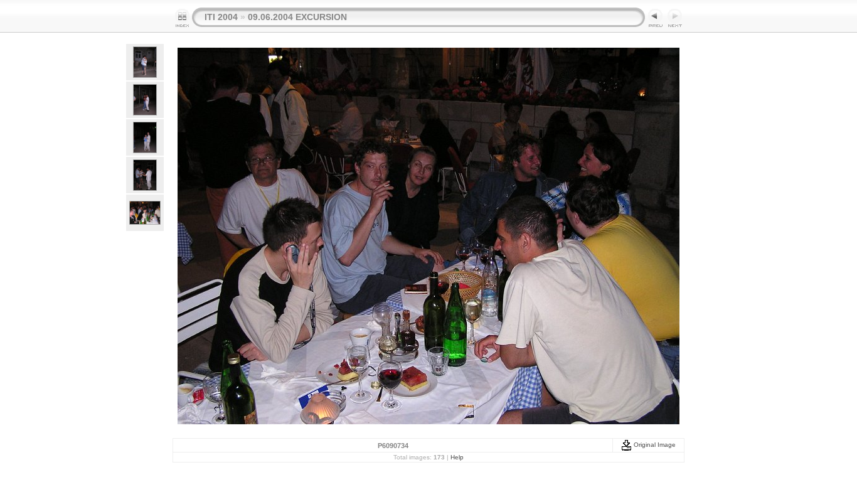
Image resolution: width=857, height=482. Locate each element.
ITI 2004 (221, 17)
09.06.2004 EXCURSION (297, 17)
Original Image (654, 444)
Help (457, 457)
